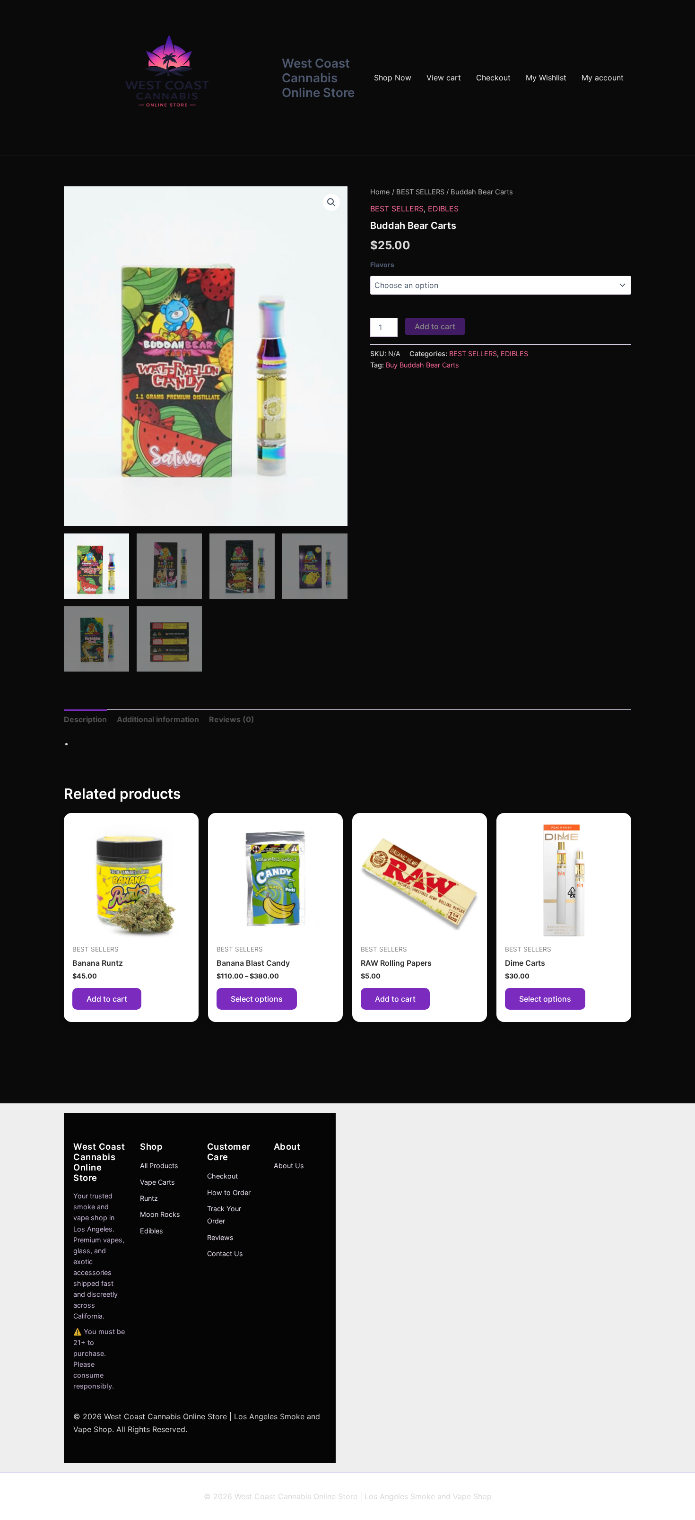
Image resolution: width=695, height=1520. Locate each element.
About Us (289, 1166)
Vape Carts (157, 1182)
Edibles (151, 1231)
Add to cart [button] (107, 999)
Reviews (220, 1237)
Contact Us (225, 1253)
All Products (159, 1166)
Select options (257, 999)
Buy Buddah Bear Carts (422, 365)
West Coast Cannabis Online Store (318, 78)
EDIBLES (443, 208)
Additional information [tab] (158, 719)
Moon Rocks (160, 1214)
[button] (331, 202)
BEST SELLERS (420, 192)
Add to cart (435, 326)
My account (603, 77)
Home (380, 192)
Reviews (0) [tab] (231, 719)
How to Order (229, 1192)
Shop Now (392, 77)
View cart (443, 77)
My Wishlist (546, 77)
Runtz (149, 1198)
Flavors (382, 265)
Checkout (493, 77)
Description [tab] (85, 719)
